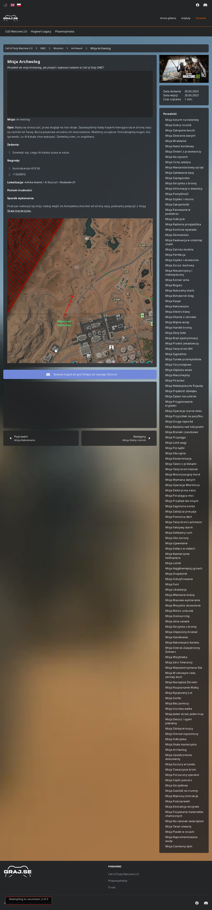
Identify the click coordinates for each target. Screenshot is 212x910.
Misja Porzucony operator (182, 775)
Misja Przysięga (175, 437)
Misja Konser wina (177, 280)
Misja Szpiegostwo (177, 178)
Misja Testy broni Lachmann (183, 522)
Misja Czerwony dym (178, 846)
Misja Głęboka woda (178, 370)
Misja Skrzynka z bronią (180, 183)
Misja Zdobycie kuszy (179, 728)
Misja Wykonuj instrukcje (181, 796)
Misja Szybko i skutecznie (182, 260)
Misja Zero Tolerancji (178, 662)
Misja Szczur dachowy (179, 265)
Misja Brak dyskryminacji (181, 338)
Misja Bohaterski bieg (179, 296)
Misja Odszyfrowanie (179, 579)
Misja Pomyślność (177, 194)
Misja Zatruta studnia (179, 249)
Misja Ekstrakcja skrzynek (182, 806)
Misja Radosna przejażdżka (183, 224)
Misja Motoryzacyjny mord (182, 474)
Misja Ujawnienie (176, 543)
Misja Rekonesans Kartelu (182, 642)
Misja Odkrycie (175, 219)
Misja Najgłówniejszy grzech (183, 568)
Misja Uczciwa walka (178, 708)
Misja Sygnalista (175, 354)
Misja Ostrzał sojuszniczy (181, 734)
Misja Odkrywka (175, 739)
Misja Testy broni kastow (181, 469)
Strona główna (168, 18)
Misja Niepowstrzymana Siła (183, 667)
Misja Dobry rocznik (178, 125)
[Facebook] (197, 5)
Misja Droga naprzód (179, 421)
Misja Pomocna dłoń (178, 517)
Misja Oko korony (176, 538)
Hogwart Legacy (41, 31)
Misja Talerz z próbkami (180, 464)
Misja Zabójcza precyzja (180, 511)
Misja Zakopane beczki (180, 130)
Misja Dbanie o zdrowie (180, 317)
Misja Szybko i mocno (179, 199)
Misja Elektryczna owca (180, 490)
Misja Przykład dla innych (181, 501)
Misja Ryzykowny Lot (178, 693)
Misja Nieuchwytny (177, 375)
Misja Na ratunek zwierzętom (184, 821)
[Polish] (18, 5)
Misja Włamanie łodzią (179, 595)
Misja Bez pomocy (177, 703)
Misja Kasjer (173, 301)
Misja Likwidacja (175, 589)
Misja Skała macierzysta (180, 744)
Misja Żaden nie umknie (180, 396)
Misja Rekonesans (177, 306)
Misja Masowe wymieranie (182, 600)
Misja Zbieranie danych (180, 135)
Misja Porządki (175, 448)
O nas (111, 887)
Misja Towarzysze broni (180, 769)
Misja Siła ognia (175, 453)
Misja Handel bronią (178, 327)
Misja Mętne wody (177, 322)
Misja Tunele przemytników (183, 359)
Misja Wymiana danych (180, 480)
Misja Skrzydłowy (176, 785)
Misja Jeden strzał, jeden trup (184, 714)
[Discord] (205, 5)
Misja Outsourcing (177, 616)
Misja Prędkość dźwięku (181, 391)
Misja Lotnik (173, 563)
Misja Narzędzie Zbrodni (181, 682)
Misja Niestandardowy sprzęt (184, 167)
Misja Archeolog (175, 750)
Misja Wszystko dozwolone (183, 605)
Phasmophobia (64, 31)
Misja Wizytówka (176, 657)
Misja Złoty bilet (175, 333)
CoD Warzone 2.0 (16, 31)
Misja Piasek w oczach (179, 832)
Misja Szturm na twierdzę (182, 120)
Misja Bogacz (174, 285)
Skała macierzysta (19, 211)
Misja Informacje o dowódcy (183, 188)
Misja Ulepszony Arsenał (181, 632)
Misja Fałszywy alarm (179, 527)
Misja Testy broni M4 (178, 349)
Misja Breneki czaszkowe (181, 432)
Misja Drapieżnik (176, 574)
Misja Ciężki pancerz (178, 780)
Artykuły (185, 18)
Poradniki (201, 18)
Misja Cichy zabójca (178, 162)
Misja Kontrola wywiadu (181, 229)
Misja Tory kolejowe (178, 364)
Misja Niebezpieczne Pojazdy (184, 386)
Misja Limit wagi (175, 442)
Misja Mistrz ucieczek (179, 611)
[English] (12, 5)
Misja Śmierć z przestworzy (183, 151)
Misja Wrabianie (175, 141)
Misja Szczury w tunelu (180, 764)
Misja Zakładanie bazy (179, 173)
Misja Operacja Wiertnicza (182, 485)
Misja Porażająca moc (179, 495)
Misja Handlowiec (176, 637)
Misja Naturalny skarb (179, 290)
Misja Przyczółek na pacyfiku (184, 416)
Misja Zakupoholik (177, 204)
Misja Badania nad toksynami (184, 427)
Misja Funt (172, 584)
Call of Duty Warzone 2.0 (123, 874)
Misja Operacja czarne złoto (183, 411)
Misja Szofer (173, 698)
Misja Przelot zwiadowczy (182, 343)
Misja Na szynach (176, 157)
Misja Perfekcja (175, 255)
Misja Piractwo (175, 380)
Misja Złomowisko (177, 235)
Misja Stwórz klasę (177, 311)
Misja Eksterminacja (178, 458)
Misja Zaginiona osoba (180, 506)
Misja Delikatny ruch (178, 532)
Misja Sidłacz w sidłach (180, 548)
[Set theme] (6, 5)
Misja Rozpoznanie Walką (182, 687)
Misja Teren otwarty (178, 826)
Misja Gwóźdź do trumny (181, 791)
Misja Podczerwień (177, 801)
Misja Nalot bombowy (179, 146)
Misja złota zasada (177, 621)
